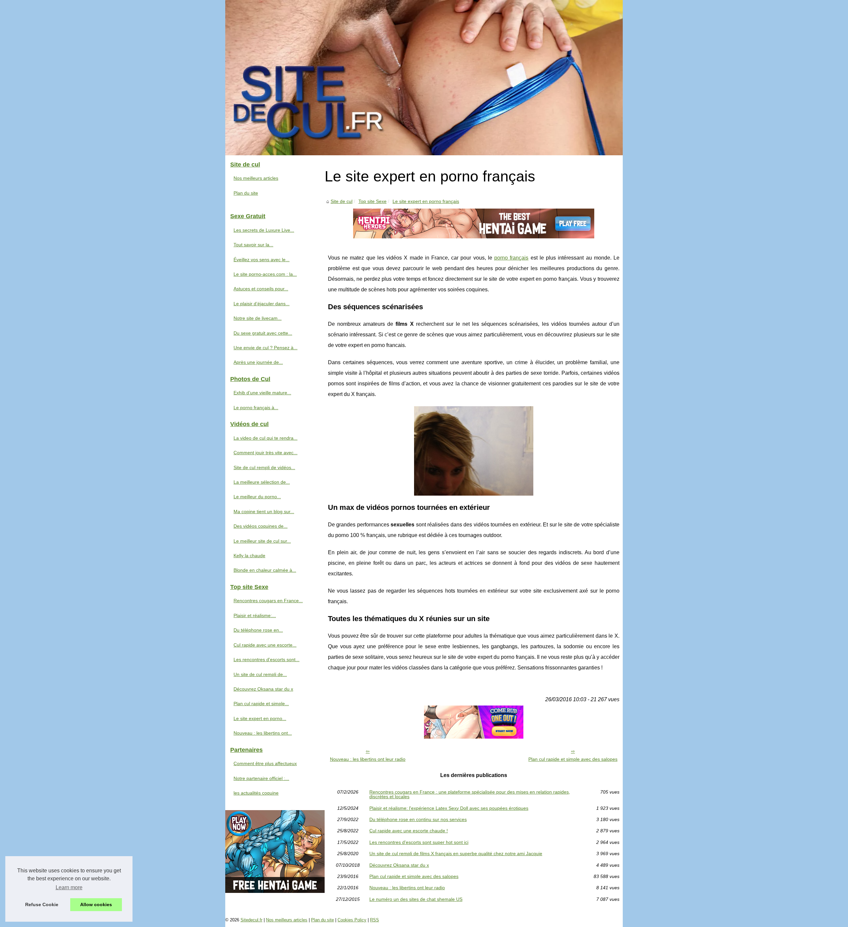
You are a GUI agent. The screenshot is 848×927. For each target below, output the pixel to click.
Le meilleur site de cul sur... (262, 541)
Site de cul (341, 201)
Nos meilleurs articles (256, 178)
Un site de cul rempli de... (260, 674)
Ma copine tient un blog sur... (264, 511)
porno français (511, 258)
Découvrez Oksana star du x (399, 865)
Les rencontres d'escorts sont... (266, 659)
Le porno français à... (256, 407)
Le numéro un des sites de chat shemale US (415, 899)
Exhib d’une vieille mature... (262, 392)
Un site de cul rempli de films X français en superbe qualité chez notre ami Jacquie (455, 853)
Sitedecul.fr (251, 919)
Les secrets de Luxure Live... (264, 230)
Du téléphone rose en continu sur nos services (418, 819)
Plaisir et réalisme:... (255, 615)
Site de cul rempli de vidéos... (264, 467)
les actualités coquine (256, 793)
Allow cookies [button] (96, 904)
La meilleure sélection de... (262, 482)
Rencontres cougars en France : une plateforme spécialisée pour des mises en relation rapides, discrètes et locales (469, 794)
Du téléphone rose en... (258, 630)
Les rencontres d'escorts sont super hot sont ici (418, 842)
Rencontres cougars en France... (268, 600)
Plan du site (246, 193)
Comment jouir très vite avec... (265, 452)
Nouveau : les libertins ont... (263, 733)
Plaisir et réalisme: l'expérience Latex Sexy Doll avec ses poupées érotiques (448, 808)
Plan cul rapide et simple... (261, 703)
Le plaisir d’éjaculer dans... (262, 303)
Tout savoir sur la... (253, 244)
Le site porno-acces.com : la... (265, 274)
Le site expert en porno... (260, 718)
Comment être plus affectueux (265, 763)
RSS (374, 919)
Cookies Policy (352, 919)
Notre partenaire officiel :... (261, 778)
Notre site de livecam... (258, 318)
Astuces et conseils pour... (261, 288)
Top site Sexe (372, 201)
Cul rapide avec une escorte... (265, 645)
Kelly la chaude (249, 555)
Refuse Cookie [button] (41, 904)
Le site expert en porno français (426, 201)
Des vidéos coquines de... (261, 526)
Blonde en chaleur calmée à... (265, 570)
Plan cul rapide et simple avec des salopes (572, 759)
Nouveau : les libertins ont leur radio (367, 759)
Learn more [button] (69, 887)
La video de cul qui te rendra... (265, 438)
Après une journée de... (258, 362)
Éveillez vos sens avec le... (262, 259)
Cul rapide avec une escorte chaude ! (408, 830)
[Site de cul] (424, 77)
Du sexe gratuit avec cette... (263, 333)
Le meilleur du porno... (257, 496)
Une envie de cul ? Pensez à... (265, 347)
